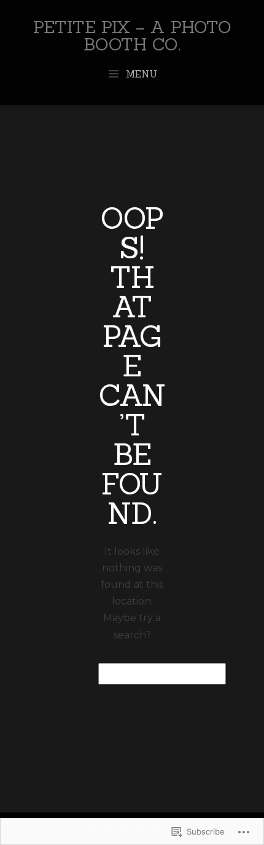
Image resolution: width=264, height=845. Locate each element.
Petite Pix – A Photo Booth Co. (132, 35)
